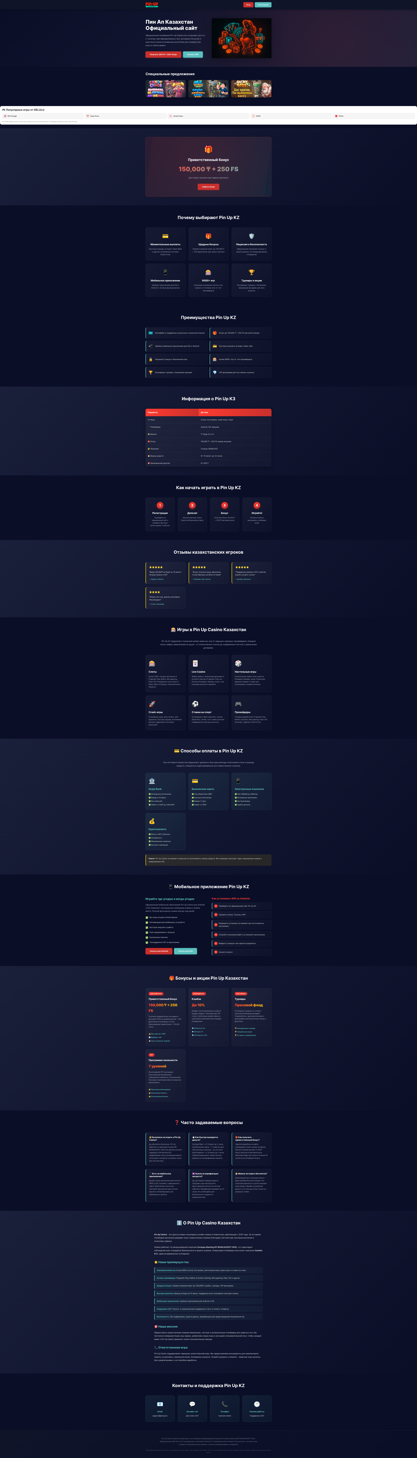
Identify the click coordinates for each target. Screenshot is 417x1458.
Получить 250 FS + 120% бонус (163, 54)
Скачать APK (193, 54)
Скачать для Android (159, 951)
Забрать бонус (208, 187)
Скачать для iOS (185, 951)
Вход (248, 5)
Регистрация (263, 5)
